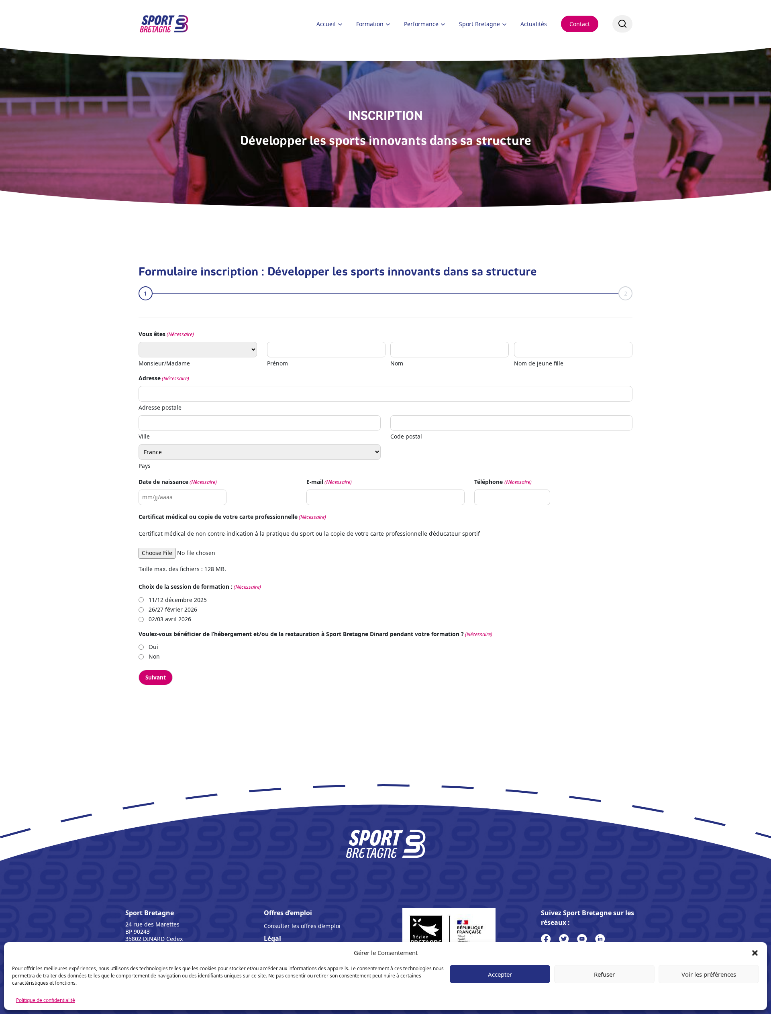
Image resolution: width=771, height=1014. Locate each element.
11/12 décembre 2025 (178, 600)
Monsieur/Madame (164, 363)
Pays (145, 465)
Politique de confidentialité (45, 1000)
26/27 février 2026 (173, 609)
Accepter (500, 974)
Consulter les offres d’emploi (302, 926)
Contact (579, 24)
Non (154, 656)
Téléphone (502, 482)
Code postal (406, 436)
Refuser (604, 974)
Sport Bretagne (479, 24)
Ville (144, 436)
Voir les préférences (708, 974)
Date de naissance (178, 482)
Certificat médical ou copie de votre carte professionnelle (232, 516)
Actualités (533, 24)
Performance (421, 24)
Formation (369, 24)
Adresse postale (160, 407)
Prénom (277, 363)
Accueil (326, 24)
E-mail (329, 482)
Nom (396, 363)
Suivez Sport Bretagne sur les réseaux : (587, 917)
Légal (272, 938)
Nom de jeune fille (538, 363)
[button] (755, 953)
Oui (153, 647)
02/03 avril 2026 (170, 619)
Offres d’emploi (288, 912)
